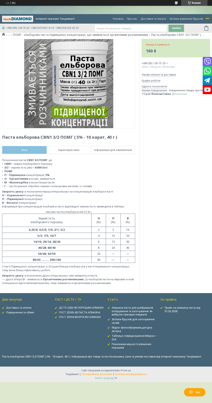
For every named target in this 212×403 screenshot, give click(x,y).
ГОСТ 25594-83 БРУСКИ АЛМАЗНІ (80, 317)
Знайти (176, 28)
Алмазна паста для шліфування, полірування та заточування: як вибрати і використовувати (133, 311)
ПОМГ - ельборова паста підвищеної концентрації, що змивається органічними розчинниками (80, 35)
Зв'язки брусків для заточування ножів (133, 321)
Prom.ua (126, 370)
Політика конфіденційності (131, 374)
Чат (197, 392)
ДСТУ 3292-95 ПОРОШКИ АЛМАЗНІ (81, 307)
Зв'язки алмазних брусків (186, 18)
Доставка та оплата (153, 18)
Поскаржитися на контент (97, 374)
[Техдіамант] (17, 18)
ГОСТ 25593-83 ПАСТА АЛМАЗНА (79, 312)
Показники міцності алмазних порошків (131, 345)
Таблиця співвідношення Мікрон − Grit (134, 337)
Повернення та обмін (20, 312)
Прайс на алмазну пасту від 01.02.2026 (182, 309)
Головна (118, 18)
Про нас (132, 18)
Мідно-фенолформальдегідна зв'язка (132, 329)
